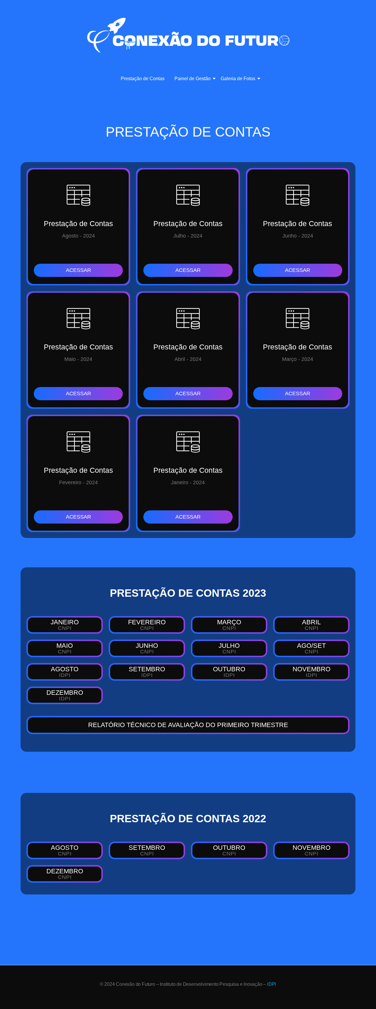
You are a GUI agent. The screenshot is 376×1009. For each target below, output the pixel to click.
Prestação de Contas (142, 78)
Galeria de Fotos (238, 78)
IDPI (271, 984)
